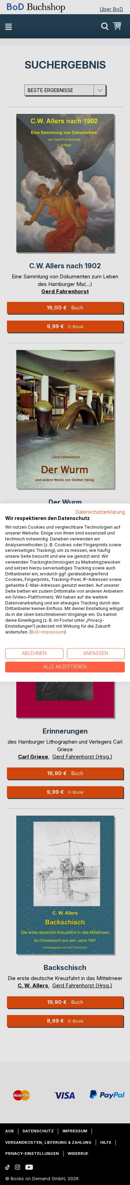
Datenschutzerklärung (100, 512)
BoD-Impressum (47, 632)
